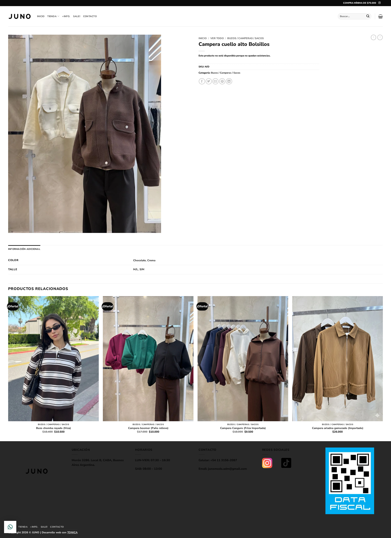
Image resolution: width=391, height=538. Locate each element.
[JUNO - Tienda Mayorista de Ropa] (19, 16)
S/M (141, 269)
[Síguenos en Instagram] (379, 3)
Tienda (51, 16)
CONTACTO (90, 16)
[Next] (383, 368)
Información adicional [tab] (24, 249)
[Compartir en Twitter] (209, 81)
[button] (380, 16)
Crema (151, 260)
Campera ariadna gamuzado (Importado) (337, 428)
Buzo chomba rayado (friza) (53, 428)
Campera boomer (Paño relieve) (148, 428)
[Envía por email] (215, 81)
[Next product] (373, 37)
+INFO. (66, 16)
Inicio (203, 38)
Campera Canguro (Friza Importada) (243, 428)
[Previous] (8, 368)
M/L (135, 269)
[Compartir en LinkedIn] (229, 81)
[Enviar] (368, 16)
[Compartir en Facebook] (202, 81)
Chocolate (139, 260)
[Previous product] (380, 37)
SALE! (76, 16)
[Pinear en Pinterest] (222, 81)
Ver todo (217, 38)
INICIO (40, 16)
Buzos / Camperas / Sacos (245, 38)
